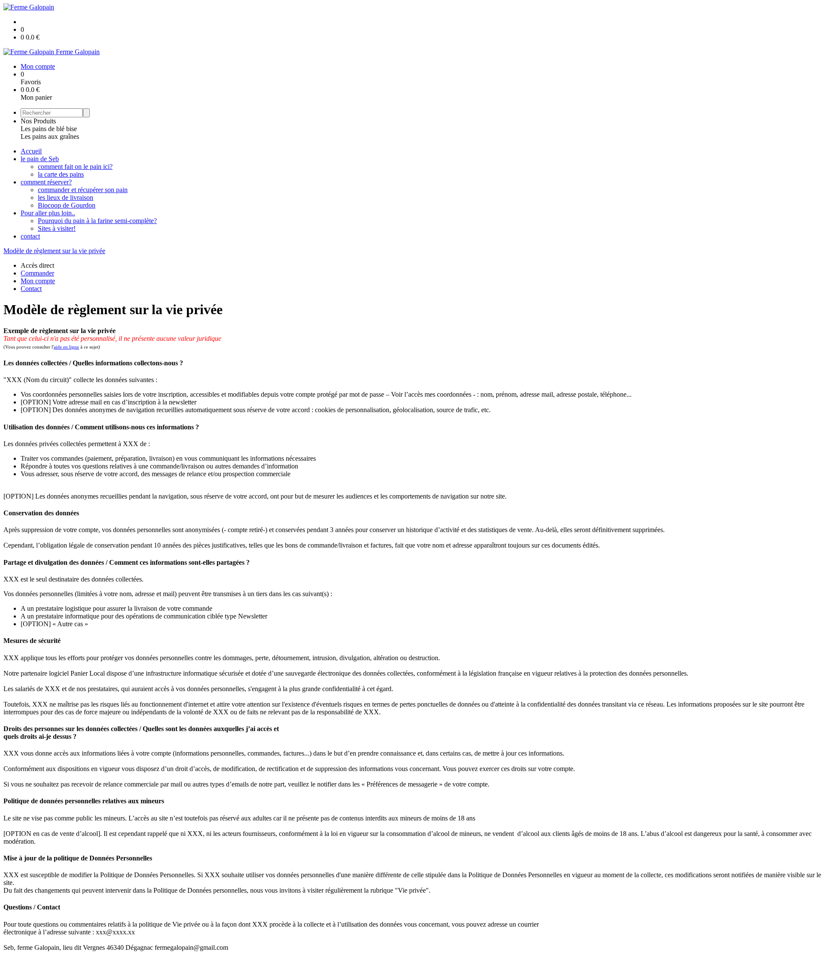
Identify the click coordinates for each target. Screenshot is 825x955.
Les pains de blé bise (49, 128)
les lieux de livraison (65, 197)
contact (30, 236)
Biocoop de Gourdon (66, 205)
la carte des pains (61, 174)
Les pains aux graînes (50, 136)
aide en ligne (66, 346)
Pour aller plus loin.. (48, 213)
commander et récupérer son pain (83, 189)
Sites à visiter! (57, 228)
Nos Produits (38, 121)
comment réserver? (46, 182)
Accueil (31, 151)
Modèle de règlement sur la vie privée (54, 250)
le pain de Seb (40, 158)
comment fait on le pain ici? (75, 166)
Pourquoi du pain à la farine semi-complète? (97, 220)
